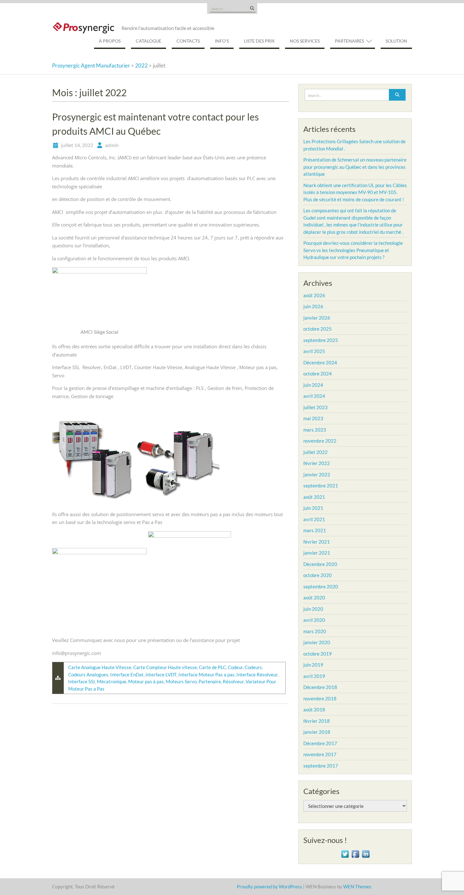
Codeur (235, 667)
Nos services (305, 41)
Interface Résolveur (256, 674)
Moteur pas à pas (146, 681)
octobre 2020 (317, 575)
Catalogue (148, 41)
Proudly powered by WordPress (269, 886)
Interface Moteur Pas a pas (206, 674)
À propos (110, 41)
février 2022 (316, 463)
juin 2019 (313, 665)
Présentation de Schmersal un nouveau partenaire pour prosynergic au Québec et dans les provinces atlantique (355, 167)
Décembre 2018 (320, 687)
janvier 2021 (316, 553)
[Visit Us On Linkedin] (365, 853)
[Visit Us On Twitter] (345, 853)
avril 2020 (314, 620)
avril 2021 (314, 519)
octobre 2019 (317, 654)
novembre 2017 (319, 754)
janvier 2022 (316, 474)
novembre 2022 (319, 441)
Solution (396, 41)
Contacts (188, 41)
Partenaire (210, 681)
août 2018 (314, 709)
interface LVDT (161, 674)
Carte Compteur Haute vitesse (165, 667)
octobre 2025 (317, 329)
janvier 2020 (316, 642)
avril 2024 (314, 396)
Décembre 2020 (320, 564)
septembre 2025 (320, 340)
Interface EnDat (127, 674)
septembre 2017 (320, 765)
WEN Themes (357, 886)
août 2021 (314, 497)
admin (112, 145)
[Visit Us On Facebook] (355, 853)
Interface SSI (81, 681)
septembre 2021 (320, 485)
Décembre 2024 (320, 362)
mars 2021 (314, 530)
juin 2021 (313, 508)
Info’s (222, 41)
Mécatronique (111, 681)
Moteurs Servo (181, 681)
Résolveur (233, 681)
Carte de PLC (212, 667)
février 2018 (316, 721)
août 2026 (314, 295)
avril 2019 (314, 676)
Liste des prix (259, 41)
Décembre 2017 (320, 743)
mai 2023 (313, 418)
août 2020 (314, 597)
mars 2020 (314, 631)
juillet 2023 (315, 407)
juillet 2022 (315, 452)
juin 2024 (313, 385)
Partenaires (349, 41)
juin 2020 (313, 609)
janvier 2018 (316, 732)
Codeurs (253, 667)
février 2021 (316, 542)
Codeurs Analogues (88, 674)
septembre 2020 (320, 586)
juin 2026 (313, 306)
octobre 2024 (317, 373)
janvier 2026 (316, 318)
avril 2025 (314, 351)
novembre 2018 (319, 698)
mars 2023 (314, 430)
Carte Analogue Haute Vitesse (99, 667)
